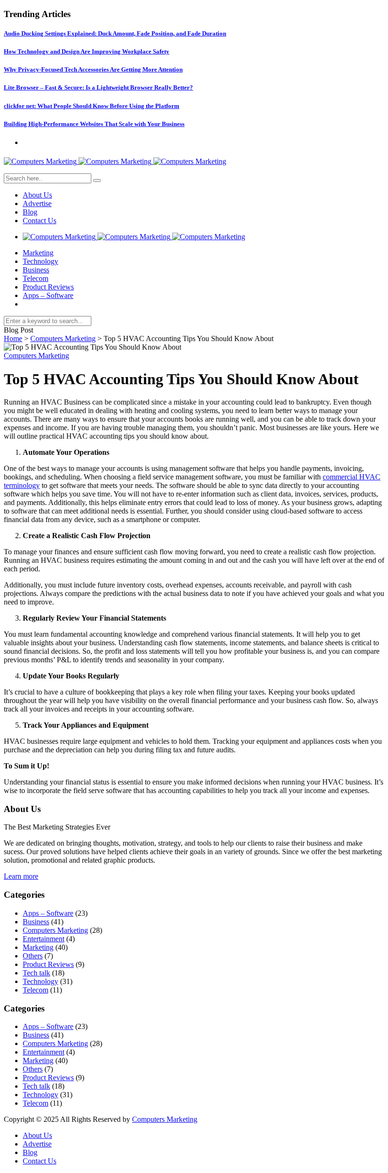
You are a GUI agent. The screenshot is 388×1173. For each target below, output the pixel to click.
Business (36, 270)
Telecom (35, 278)
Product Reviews (48, 287)
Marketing (38, 253)
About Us (37, 195)
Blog (30, 212)
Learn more (21, 876)
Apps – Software (48, 295)
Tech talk (36, 973)
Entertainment (43, 939)
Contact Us (39, 221)
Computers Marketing (63, 338)
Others (33, 956)
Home (13, 338)
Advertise (37, 203)
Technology (40, 261)
